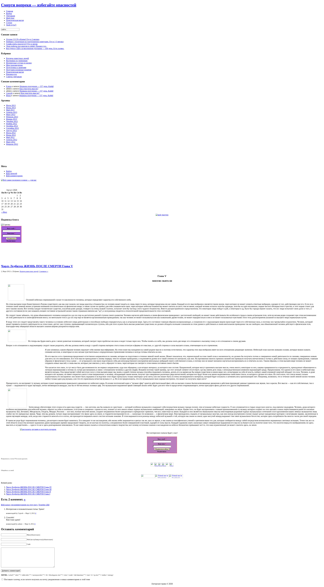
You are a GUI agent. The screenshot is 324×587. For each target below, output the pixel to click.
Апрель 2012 (11, 140)
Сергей (9, 93)
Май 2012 (10, 137)
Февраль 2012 (12, 144)
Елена (8, 86)
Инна (8, 95)
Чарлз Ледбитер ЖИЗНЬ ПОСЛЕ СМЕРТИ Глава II (28, 492)
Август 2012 (11, 130)
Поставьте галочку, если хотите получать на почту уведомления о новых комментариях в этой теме (47, 579)
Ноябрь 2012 (11, 124)
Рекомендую (11, 74)
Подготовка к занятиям (16, 67)
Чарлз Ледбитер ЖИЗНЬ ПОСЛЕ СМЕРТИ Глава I (28, 494)
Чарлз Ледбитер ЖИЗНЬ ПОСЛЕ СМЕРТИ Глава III (28, 489)
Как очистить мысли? (28, 89)
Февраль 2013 (12, 117)
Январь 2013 (11, 119)
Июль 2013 (11, 105)
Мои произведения (14, 65)
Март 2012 (10, 142)
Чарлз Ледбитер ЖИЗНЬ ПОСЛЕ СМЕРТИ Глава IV (29, 487)
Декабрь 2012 (12, 121)
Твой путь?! (11, 25)
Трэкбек (43, 505)
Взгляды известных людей (17, 58)
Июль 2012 (11, 133)
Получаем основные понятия (18, 70)
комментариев (14, 176)
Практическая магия (15, 20)
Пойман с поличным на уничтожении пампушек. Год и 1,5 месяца (35, 42)
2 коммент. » (43, 271)
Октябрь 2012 (12, 126)
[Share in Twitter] (152, 466)
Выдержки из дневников (16, 61)
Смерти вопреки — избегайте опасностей (38, 5)
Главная (9, 11)
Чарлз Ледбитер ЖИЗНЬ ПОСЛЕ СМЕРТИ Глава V (37, 266)
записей (11, 173)
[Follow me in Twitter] (148, 477)
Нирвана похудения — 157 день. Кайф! (37, 86)
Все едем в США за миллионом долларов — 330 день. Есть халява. (35, 48)
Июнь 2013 (11, 108)
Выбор (9, 13)
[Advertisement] (12, 252)
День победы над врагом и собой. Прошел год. (26, 46)
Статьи (9, 23)
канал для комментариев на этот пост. (19, 505)
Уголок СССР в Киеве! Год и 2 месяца (22, 39)
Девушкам (10, 16)
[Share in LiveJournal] (168, 466)
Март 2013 (10, 114)
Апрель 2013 (11, 112)
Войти (9, 171)
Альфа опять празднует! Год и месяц (22, 44)
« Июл (4, 212)
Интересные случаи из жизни (19, 63)
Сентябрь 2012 (12, 128)
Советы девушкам (14, 77)
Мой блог (10, 18)
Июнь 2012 (11, 135)
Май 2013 (10, 110)
